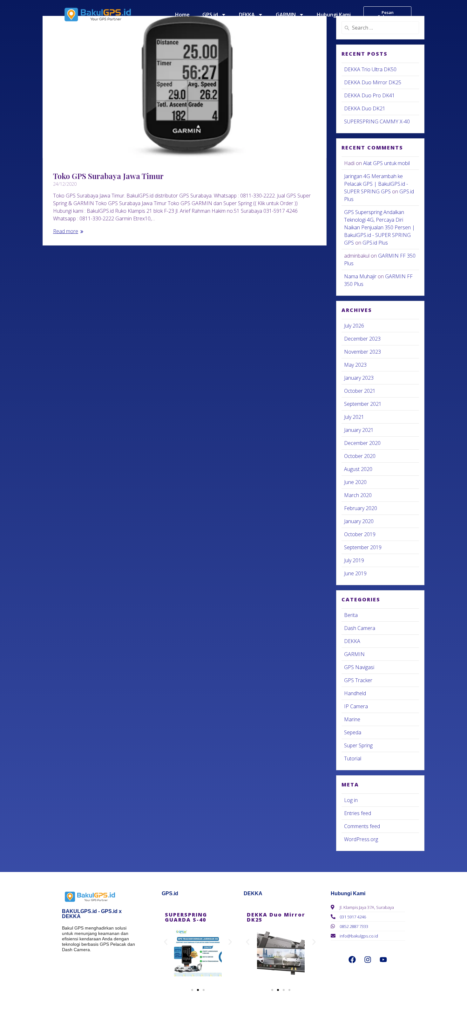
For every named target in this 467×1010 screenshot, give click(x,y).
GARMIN (286, 14)
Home (182, 14)
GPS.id (210, 14)
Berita (351, 615)
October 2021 (360, 390)
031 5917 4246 (353, 917)
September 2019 (363, 547)
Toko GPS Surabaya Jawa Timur (108, 176)
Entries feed (357, 813)
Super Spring (358, 745)
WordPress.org (361, 839)
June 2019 (355, 573)
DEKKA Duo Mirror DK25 (372, 82)
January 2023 (359, 377)
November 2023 (362, 351)
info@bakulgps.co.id (359, 936)
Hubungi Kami (334, 14)
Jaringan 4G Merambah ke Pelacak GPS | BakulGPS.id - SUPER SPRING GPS (376, 184)
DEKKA (247, 14)
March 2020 (358, 495)
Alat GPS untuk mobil (386, 163)
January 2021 (359, 429)
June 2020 (355, 482)
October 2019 (360, 534)
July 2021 (354, 416)
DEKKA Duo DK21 (364, 108)
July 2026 (354, 325)
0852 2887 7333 (354, 926)
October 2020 (360, 456)
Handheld (355, 693)
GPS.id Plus (375, 242)
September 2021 (363, 403)
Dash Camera (359, 628)
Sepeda (352, 732)
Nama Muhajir (360, 276)
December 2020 (362, 442)
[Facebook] (352, 959)
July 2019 (354, 560)
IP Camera (356, 706)
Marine (352, 719)
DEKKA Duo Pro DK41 (369, 95)
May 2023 (355, 364)
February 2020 (360, 508)
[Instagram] (368, 959)
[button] (166, 942)
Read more (65, 231)
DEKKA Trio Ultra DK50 (370, 69)
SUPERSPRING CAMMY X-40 (377, 121)
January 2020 (359, 521)
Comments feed (362, 826)
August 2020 (358, 469)
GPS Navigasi (359, 667)
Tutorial (352, 758)
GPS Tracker (358, 680)
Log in (351, 800)
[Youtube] (383, 959)
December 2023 (362, 338)
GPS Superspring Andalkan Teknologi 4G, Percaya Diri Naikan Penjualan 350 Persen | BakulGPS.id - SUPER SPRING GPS (379, 227)
